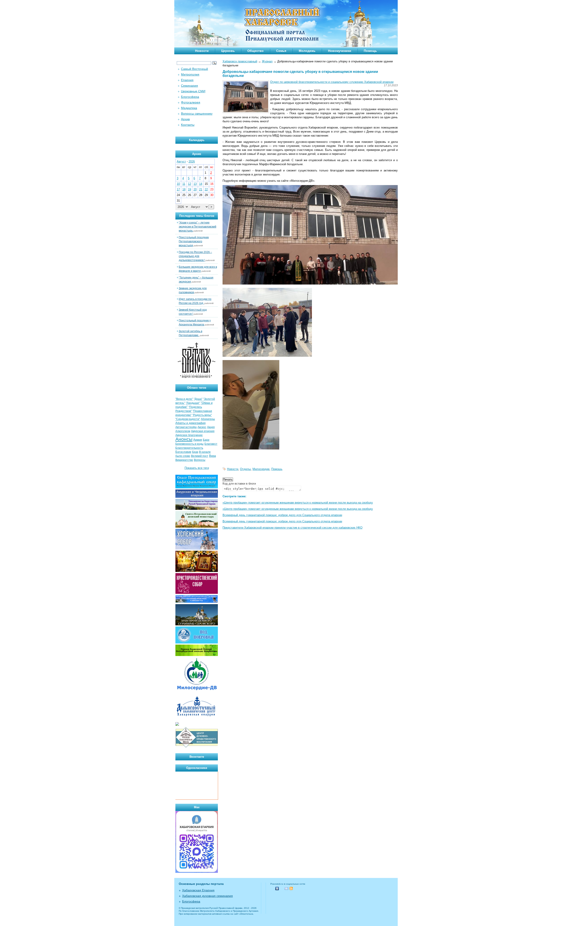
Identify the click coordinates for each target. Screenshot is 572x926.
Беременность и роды (189, 443)
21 (200, 189)
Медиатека (189, 108)
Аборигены (208, 419)
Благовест (210, 443)
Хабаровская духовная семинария (207, 896)
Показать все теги (197, 468)
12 (189, 184)
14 (200, 184)
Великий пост (199, 456)
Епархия (187, 80)
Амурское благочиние (189, 435)
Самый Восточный (194, 69)
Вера (212, 456)
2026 (192, 161)
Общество (255, 51)
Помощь (370, 51)
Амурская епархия (202, 431)
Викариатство (184, 460)
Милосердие (260, 469)
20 (195, 189)
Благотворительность (189, 447)
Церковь (228, 51)
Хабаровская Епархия (198, 890)
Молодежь (307, 51)
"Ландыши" (193, 403)
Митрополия (190, 74)
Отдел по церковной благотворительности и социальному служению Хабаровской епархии (331, 82)
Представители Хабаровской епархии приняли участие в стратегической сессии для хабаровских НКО (292, 527)
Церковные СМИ (193, 91)
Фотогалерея (190, 102)
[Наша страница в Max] (196, 871)
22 (206, 189)
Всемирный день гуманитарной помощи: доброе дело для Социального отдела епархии (282, 515)
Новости (202, 51)
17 (178, 189)
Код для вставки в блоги (239, 483)
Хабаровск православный (240, 61)
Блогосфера (190, 97)
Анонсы (183, 439)
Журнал (267, 61)
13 (195, 184)
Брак (195, 452)
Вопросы (199, 460)
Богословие (183, 452)
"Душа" (198, 399)
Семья (281, 51)
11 (183, 184)
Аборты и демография (190, 423)
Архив (185, 119)
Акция (211, 427)
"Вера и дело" (184, 399)
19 (189, 189)
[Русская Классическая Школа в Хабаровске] (196, 747)
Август (181, 161)
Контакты (187, 125)
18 (183, 189)
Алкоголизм (182, 431)
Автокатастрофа (186, 427)
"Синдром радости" (187, 419)
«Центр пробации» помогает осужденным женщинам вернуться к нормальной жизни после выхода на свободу (298, 502)
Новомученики (339, 51)
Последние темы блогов (196, 215)
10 (178, 184)
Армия (197, 439)
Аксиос (202, 427)
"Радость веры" (202, 415)
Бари (206, 439)
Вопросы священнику (196, 113)
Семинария (189, 85)
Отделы (245, 469)
